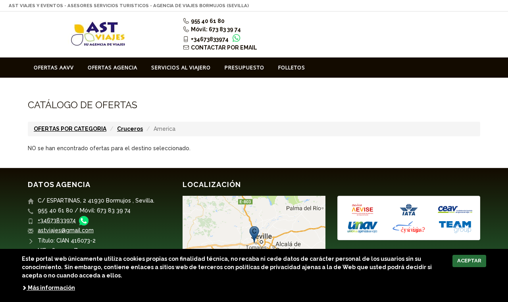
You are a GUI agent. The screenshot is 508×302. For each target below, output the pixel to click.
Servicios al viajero (181, 67)
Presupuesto (244, 67)
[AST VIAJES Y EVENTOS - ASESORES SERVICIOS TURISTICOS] (99, 34)
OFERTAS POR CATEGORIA (70, 129)
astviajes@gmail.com (66, 230)
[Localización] (254, 243)
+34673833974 (57, 220)
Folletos (291, 67)
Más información (51, 288)
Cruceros (130, 129)
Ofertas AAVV (54, 67)
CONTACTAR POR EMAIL (223, 47)
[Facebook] (463, 37)
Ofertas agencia (112, 67)
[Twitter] (475, 37)
